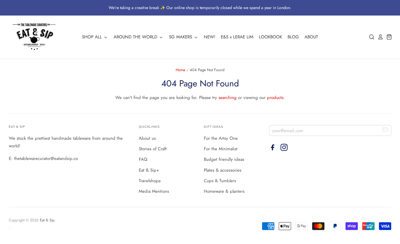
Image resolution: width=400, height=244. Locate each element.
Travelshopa (149, 181)
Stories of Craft (153, 149)
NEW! (210, 37)
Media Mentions (154, 191)
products (275, 97)
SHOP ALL (92, 37)
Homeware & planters (224, 191)
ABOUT (311, 37)
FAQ (143, 159)
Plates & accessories (222, 170)
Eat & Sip (47, 220)
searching (227, 97)
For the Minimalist (220, 149)
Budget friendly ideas (224, 159)
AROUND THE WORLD (136, 37)
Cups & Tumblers (220, 181)
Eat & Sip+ (149, 170)
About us (147, 138)
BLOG (293, 37)
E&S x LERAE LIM (237, 37)
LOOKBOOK (270, 37)
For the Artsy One (221, 138)
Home (180, 70)
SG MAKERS (181, 37)
